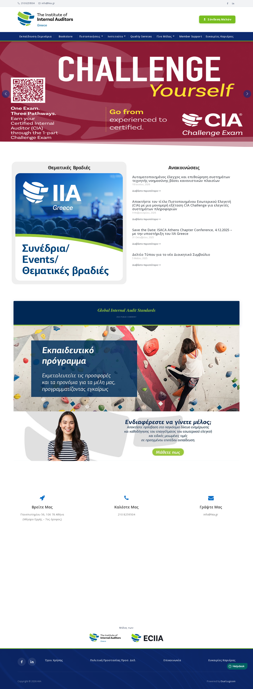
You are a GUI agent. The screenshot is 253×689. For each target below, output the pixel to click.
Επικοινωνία (172, 660)
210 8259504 (28, 3)
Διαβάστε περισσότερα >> (146, 190)
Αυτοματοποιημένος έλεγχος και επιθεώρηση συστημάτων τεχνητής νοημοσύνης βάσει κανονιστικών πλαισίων (181, 179)
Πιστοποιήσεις (89, 36)
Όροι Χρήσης (54, 660)
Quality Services (141, 36)
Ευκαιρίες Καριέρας (220, 36)
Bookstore (66, 36)
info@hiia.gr (48, 3)
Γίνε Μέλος (164, 36)
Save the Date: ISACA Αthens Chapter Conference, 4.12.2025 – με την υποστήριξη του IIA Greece (182, 232)
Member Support (190, 36)
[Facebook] (227, 3)
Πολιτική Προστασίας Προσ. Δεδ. (113, 660)
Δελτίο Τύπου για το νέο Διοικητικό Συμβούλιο (171, 254)
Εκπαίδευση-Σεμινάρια (35, 36)
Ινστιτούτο (115, 36)
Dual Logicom (228, 681)
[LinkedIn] (233, 3)
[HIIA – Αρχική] (45, 19)
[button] (6, 94)
